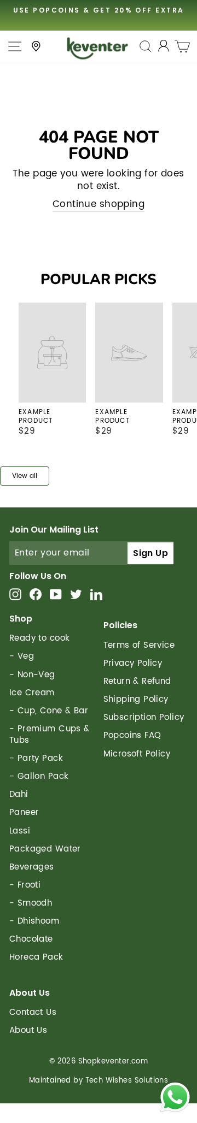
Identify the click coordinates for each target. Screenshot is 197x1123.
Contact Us (32, 1012)
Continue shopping (98, 204)
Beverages (31, 867)
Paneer (24, 812)
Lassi (19, 831)
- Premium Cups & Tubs (49, 734)
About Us (28, 1030)
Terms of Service (139, 645)
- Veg (21, 656)
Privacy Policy (133, 663)
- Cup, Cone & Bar (48, 711)
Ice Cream (32, 693)
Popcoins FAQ (132, 735)
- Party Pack (36, 758)
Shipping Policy (136, 699)
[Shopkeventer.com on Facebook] (36, 594)
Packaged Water (45, 849)
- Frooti (24, 885)
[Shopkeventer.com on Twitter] (76, 594)
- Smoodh (30, 903)
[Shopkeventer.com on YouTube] (56, 594)
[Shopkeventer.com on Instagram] (15, 594)
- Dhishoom (34, 921)
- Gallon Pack (38, 776)
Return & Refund (137, 681)
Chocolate (31, 939)
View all (24, 476)
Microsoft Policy (137, 754)
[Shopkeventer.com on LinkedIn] (96, 594)
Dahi (18, 794)
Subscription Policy (143, 717)
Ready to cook (39, 638)
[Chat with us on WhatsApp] (175, 1099)
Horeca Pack (36, 957)
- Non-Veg (32, 675)
